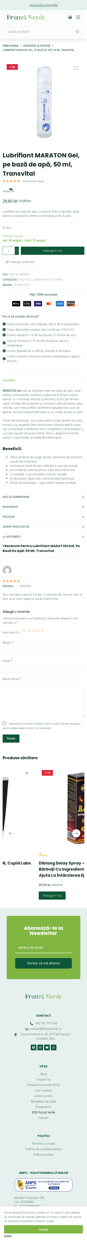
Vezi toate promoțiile (43, 5)
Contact (43, 1016)
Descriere (9, 380)
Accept (43, 1229)
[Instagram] (40, 1047)
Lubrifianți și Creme (47, 279)
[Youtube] (47, 1047)
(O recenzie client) (33, 181)
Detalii (8, 1236)
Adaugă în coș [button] (26, 895)
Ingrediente (10, 507)
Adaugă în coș (52, 251)
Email (7, 661)
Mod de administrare (16, 497)
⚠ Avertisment (12, 536)
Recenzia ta (12, 679)
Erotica (25, 279)
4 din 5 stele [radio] (38, 632)
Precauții (8, 516)
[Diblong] (17, 854)
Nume (8, 642)
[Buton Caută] (77, 31)
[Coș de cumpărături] (70, 17)
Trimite (11, 738)
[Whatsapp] (53, 1047)
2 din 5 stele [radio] (28, 632)
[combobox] (38, 31)
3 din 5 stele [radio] (33, 632)
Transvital (21, 285)
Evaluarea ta (12, 632)
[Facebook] (33, 1047)
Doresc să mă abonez (43, 963)
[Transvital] (9, 190)
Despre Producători (16, 526)
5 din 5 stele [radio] (42, 632)
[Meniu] (78, 17)
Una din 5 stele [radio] (24, 632)
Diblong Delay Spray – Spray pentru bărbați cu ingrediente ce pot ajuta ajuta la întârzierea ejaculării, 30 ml (50, 869)
